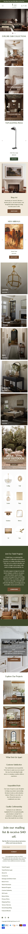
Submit (14, 852)
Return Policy (5, 896)
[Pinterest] (8, 917)
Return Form (5, 881)
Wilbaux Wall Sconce (14, 251)
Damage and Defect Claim (9, 879)
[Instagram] (5, 917)
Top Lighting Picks (14, 123)
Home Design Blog (7, 908)
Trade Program (6, 867)
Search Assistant (6, 884)
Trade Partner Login (7, 870)
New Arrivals (14, 221)
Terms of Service (6, 905)
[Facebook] (2, 917)
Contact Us (5, 876)
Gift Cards (4, 893)
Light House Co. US (15, 921)
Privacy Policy (5, 899)
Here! (21, 1)
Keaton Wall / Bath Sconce (14, 153)
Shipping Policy (6, 902)
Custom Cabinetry (7, 890)
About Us (4, 873)
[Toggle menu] (2, 5)
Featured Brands (6, 911)
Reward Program (6, 887)
